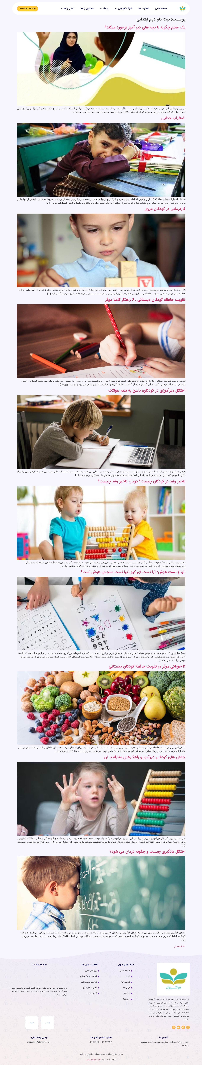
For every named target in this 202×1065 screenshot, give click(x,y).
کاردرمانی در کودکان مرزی (164, 209)
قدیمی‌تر (179, 946)
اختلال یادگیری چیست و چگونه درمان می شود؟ (147, 851)
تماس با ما (69, 8)
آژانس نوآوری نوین (94, 1059)
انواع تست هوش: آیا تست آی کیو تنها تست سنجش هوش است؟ (133, 572)
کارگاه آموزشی (125, 8)
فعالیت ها (143, 8)
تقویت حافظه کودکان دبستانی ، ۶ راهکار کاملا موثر (145, 300)
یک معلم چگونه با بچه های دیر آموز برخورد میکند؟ (145, 27)
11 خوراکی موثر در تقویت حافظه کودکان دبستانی (147, 666)
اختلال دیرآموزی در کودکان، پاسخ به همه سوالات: (146, 390)
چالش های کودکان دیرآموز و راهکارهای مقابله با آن (144, 757)
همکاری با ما (87, 8)
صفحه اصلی (161, 8)
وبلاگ (106, 8)
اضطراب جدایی (173, 118)
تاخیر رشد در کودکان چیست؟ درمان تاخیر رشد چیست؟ (141, 481)
